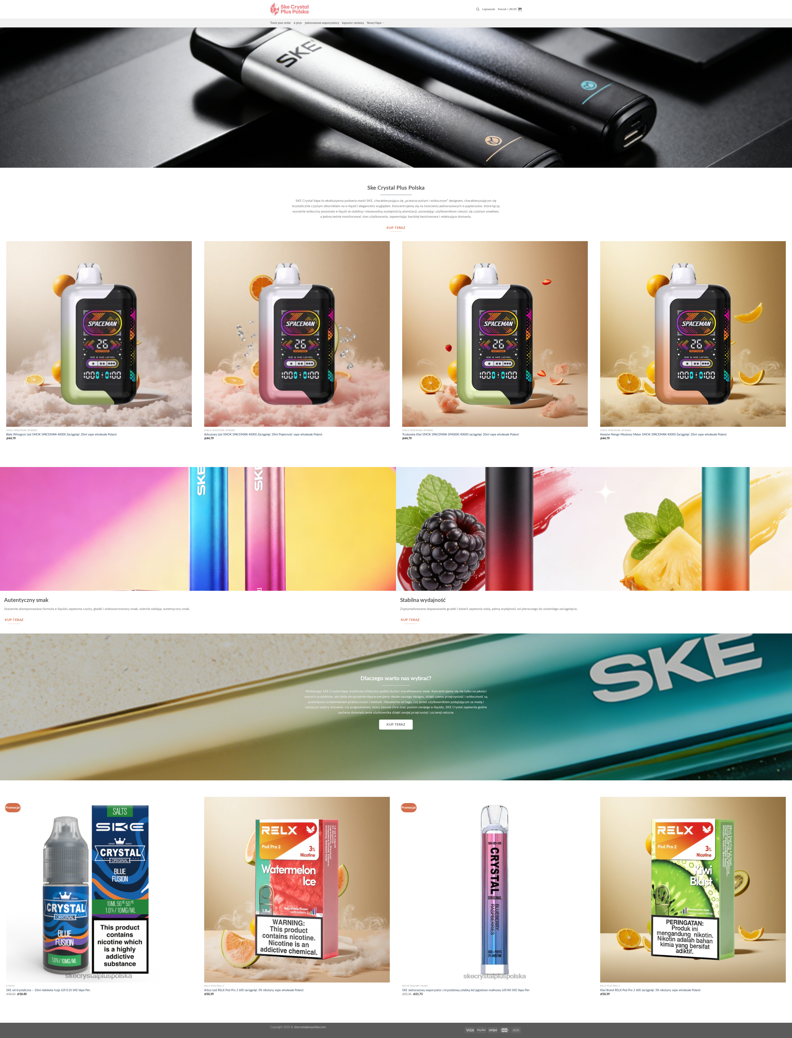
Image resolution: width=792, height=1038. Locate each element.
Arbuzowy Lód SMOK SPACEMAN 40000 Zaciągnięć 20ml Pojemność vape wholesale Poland (263, 434)
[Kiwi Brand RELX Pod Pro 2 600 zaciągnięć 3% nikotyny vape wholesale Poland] (693, 890)
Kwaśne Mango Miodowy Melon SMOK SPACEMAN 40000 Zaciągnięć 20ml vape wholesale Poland (663, 434)
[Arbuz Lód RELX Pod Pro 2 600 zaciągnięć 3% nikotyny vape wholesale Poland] (297, 890)
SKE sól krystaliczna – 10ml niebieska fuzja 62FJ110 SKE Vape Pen (48, 990)
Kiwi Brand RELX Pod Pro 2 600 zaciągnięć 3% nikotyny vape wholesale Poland (650, 990)
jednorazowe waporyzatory (322, 23)
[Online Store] (289, 9)
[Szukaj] (477, 9)
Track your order (280, 23)
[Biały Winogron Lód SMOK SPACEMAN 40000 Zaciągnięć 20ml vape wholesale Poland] (99, 334)
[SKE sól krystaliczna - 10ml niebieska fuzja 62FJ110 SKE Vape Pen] (99, 890)
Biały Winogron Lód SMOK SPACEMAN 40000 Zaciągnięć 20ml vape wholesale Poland (61, 434)
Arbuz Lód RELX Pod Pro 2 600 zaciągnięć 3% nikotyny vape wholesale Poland (253, 990)
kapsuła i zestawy (353, 23)
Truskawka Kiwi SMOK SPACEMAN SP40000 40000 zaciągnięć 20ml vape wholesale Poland (460, 434)
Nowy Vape (374, 23)
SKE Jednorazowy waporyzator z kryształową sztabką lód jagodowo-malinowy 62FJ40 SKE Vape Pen (465, 990)
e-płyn (298, 23)
